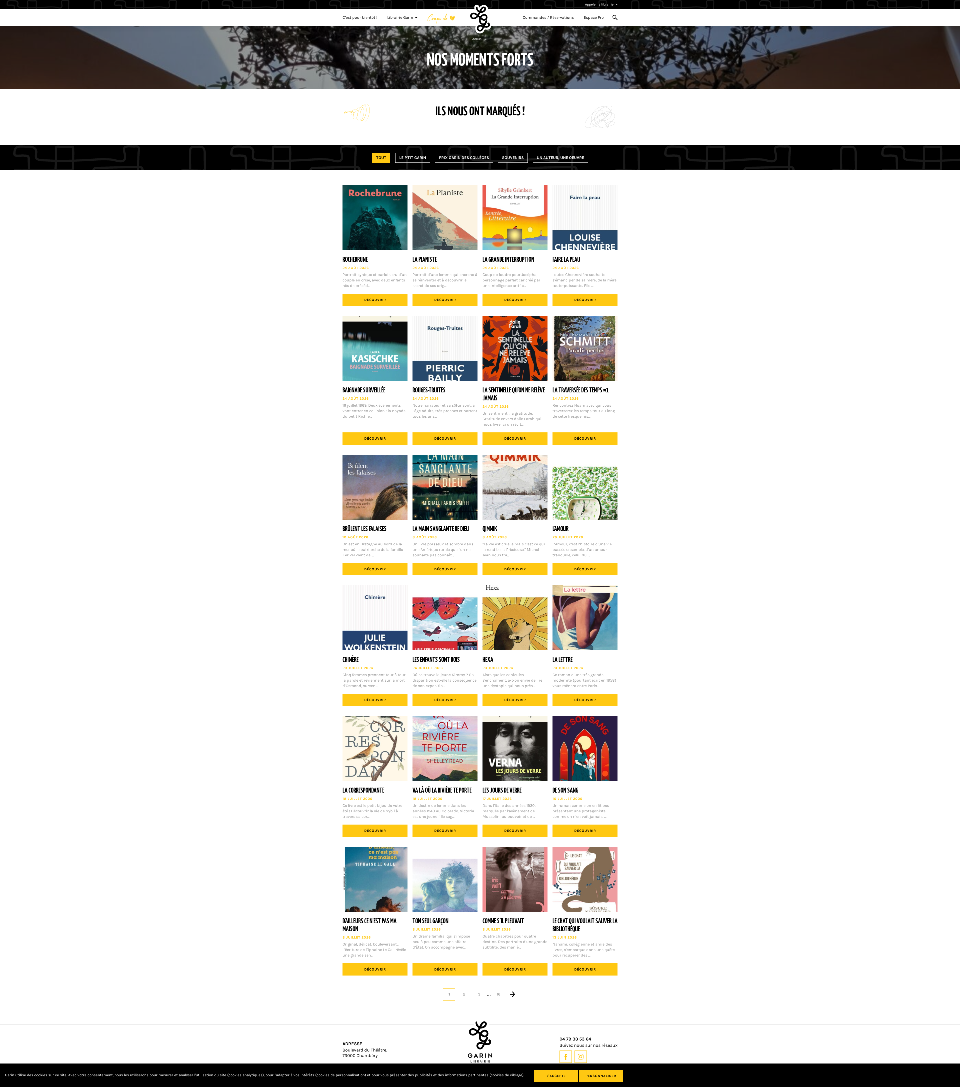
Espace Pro (594, 17)
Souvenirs (513, 157)
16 (498, 994)
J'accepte (556, 1076)
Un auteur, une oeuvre (560, 157)
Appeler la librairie (599, 4)
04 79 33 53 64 (575, 1039)
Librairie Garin (400, 17)
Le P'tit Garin (412, 157)
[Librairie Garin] (480, 18)
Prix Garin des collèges (464, 157)
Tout (381, 157)
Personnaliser (601, 1076)
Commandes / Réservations (548, 17)
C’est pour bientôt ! (359, 17)
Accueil (478, 39)
